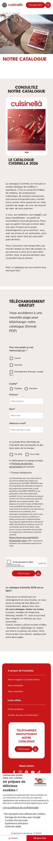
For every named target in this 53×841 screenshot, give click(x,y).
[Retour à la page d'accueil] (15, 5)
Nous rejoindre (15, 691)
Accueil (5, 13)
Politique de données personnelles (21, 465)
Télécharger (24, 749)
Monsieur (33, 388)
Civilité (12, 383)
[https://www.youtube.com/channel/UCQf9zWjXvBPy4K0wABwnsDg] (32, 772)
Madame (18, 388)
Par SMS (18, 454)
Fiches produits (15, 709)
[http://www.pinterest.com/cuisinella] (26, 772)
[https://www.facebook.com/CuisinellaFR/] (14, 772)
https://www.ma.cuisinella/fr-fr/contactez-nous (24, 539)
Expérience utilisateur (16, 823)
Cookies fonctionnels (16, 820)
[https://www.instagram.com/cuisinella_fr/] (20, 772)
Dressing (18, 365)
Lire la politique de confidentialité (20, 807)
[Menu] (4, 5)
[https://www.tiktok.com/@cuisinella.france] (39, 772)
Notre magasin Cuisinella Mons (24, 679)
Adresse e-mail (17, 423)
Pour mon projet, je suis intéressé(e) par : (21, 349)
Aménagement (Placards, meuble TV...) (26, 373)
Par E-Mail (34, 454)
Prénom (13, 394)
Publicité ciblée (13, 826)
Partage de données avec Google (22, 817)
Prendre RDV (35, 5)
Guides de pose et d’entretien (23, 715)
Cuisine (17, 358)
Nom (11, 409)
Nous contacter (15, 685)
